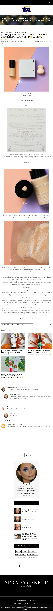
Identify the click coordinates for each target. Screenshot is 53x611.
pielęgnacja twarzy (20, 554)
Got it (30, 609)
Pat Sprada (13, 394)
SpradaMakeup (26, 582)
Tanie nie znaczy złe (32, 554)
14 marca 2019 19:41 (21, 413)
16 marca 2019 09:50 (17, 424)
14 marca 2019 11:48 (21, 394)
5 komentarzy (24, 32)
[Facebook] (26, 455)
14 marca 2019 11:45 (22, 387)
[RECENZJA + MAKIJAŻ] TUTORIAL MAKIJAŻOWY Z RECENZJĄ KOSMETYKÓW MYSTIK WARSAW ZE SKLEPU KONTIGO (30, 536)
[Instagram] (22, 455)
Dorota (9, 407)
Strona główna (7, 18)
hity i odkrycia (32, 551)
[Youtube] (31, 455)
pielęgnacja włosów (21, 557)
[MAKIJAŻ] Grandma (27, 527)
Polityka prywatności (26, 591)
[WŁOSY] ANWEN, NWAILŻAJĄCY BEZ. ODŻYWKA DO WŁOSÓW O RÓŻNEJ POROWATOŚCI (12, 352)
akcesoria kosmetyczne (14, 32)
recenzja (23, 324)
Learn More (24, 609)
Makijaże (25, 551)
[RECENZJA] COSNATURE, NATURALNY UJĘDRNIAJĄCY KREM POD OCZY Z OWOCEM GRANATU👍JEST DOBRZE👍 (12, 375)
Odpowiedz (10, 392)
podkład (17, 324)
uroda (33, 563)
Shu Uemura (36, 41)
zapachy (29, 560)
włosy (23, 560)
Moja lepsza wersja (12, 387)
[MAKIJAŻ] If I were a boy (29, 519)
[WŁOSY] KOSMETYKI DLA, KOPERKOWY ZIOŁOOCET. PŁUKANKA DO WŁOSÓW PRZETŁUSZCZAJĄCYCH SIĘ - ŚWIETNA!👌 (40, 352)
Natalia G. (10, 424)
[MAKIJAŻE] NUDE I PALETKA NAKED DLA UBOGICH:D (30, 510)
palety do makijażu (32, 557)
